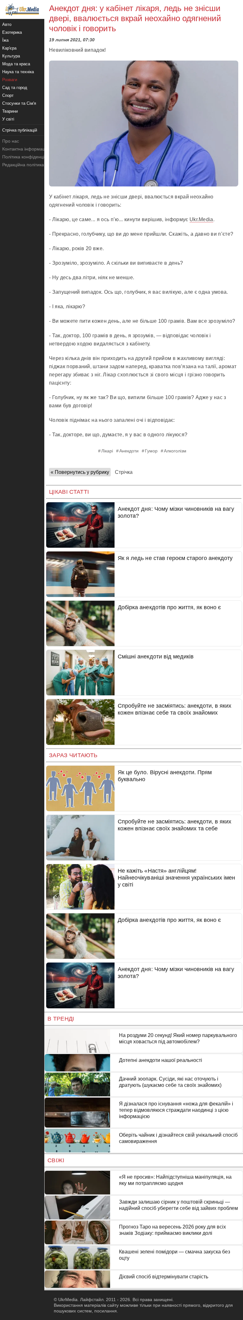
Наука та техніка (18, 71)
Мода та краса (16, 64)
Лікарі (107, 450)
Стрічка (124, 472)
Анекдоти (129, 450)
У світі (8, 119)
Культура (11, 56)
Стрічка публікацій (19, 130)
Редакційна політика (23, 164)
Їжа (5, 40)
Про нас (10, 141)
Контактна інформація (25, 148)
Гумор (151, 450)
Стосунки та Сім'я (19, 103)
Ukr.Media (201, 219)
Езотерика (12, 32)
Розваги (9, 79)
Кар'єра (9, 48)
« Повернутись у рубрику (80, 472)
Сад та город (14, 87)
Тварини (10, 111)
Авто (6, 24)
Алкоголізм (175, 450)
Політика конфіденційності (29, 156)
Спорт (8, 95)
